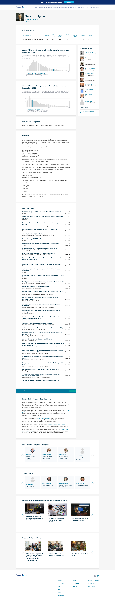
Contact (75, 580)
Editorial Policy (91, 583)
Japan (28, 21)
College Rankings (53, 7)
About (59, 592)
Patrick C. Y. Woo (80, 483)
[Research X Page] (98, 576)
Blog (59, 586)
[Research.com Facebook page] (95, 576)
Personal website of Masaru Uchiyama (87, 112)
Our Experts (61, 595)
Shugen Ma (88, 79)
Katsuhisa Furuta (89, 84)
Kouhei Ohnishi (89, 89)
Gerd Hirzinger (88, 94)
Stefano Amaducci (63, 483)
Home (17, 10)
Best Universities (94, 7)
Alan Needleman (46, 483)
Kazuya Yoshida (89, 57)
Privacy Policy (91, 586)
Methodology (61, 583)
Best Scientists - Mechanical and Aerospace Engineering (30, 10)
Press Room (76, 583)
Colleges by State (75, 7)
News (59, 589)
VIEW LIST (68, 2)
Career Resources (64, 7)
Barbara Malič (29, 484)
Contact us (72, 390)
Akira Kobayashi (89, 63)
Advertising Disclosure (93, 580)
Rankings (60, 580)
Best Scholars (85, 7)
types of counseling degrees (44, 418)
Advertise (75, 586)
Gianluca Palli (79, 455)
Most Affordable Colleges (40, 7)
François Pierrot (89, 52)
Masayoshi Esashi (89, 73)
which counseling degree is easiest (56, 424)
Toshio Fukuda (62, 454)
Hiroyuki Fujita (88, 101)
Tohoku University (32, 19)
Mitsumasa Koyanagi (90, 68)
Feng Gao (28, 454)
